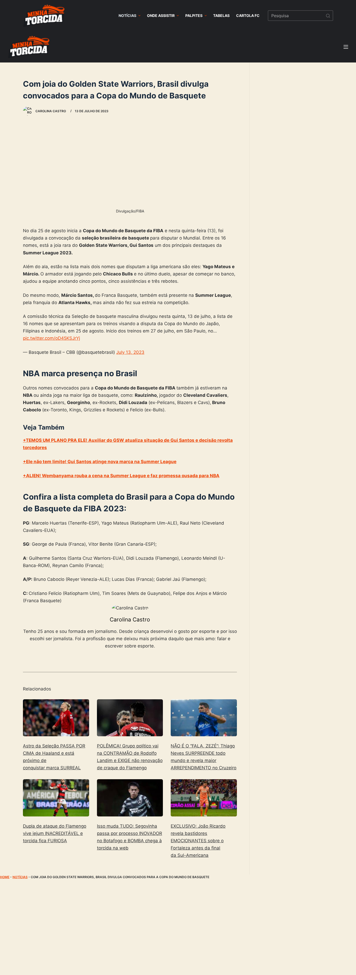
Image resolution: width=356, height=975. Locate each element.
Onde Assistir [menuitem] (161, 15)
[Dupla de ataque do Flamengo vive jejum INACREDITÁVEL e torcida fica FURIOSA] (56, 797)
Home (4, 877)
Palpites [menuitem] (193, 15)
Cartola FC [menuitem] (248, 15)
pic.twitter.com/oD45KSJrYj (51, 338)
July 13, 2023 (130, 352)
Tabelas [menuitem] (221, 15)
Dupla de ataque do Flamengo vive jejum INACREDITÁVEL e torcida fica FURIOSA (54, 833)
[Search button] (328, 15)
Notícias (20, 877)
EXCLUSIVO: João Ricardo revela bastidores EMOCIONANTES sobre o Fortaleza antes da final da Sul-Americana (198, 840)
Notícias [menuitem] (127, 15)
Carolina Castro (130, 619)
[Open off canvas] (345, 47)
